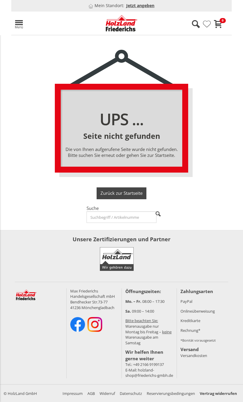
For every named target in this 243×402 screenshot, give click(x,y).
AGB (91, 393)
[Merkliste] (207, 24)
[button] (47, 23)
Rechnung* (190, 330)
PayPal (186, 301)
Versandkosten (193, 355)
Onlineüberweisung (197, 311)
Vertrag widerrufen (218, 393)
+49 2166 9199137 (148, 364)
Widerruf (107, 393)
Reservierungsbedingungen (171, 393)
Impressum (73, 393)
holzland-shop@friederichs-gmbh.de (149, 372)
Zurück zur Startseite (121, 193)
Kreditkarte (190, 320)
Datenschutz (131, 393)
